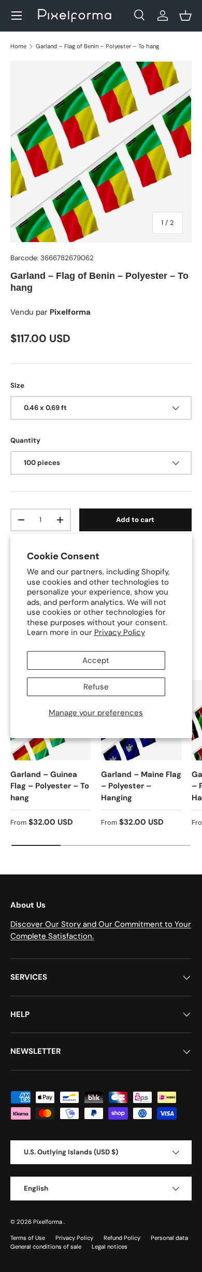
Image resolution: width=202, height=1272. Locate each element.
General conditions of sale (45, 1246)
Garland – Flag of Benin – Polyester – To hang (97, 46)
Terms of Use (27, 1237)
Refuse (96, 687)
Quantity (25, 440)
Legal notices (109, 1246)
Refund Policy (122, 1237)
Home (18, 46)
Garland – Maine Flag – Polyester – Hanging (141, 786)
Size (17, 385)
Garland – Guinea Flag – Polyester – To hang (49, 786)
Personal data (169, 1237)
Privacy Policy (119, 632)
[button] (185, 15)
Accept (95, 660)
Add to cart (135, 519)
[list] (101, 152)
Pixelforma (48, 1221)
